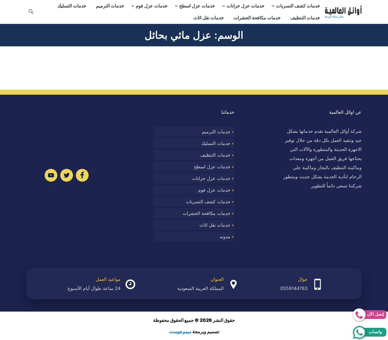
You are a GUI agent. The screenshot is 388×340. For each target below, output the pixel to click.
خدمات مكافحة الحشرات (257, 17)
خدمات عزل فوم (152, 5)
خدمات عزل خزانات (245, 5)
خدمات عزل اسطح (197, 5)
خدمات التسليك (71, 5)
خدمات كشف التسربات (298, 5)
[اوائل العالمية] (343, 11)
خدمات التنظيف (305, 17)
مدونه (225, 236)
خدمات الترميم (110, 5)
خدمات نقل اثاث (208, 17)
